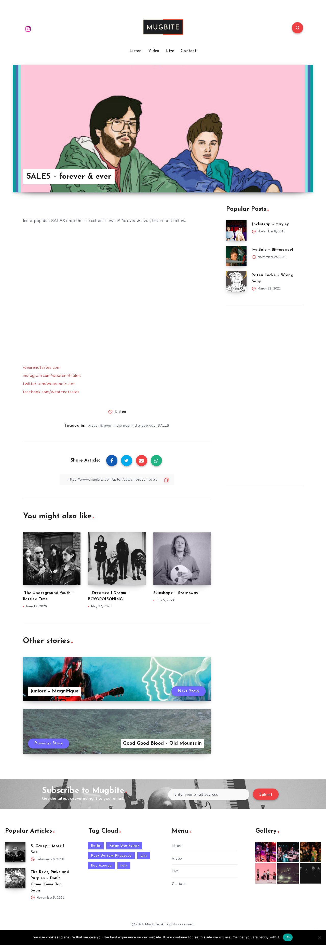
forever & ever (99, 425)
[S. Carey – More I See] (15, 852)
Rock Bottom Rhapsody (111, 856)
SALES (163, 425)
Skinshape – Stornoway (175, 593)
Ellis (143, 856)
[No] (319, 937)
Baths (96, 846)
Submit (265, 795)
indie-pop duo (144, 425)
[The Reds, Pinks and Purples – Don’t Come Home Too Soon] (15, 878)
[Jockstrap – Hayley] (236, 230)
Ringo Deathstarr (124, 846)
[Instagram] (28, 28)
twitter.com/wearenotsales (49, 384)
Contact (188, 51)
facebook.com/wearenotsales (51, 392)
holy (123, 866)
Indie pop (122, 425)
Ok (288, 937)
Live (170, 51)
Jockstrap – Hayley (270, 224)
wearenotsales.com (42, 367)
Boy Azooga (101, 866)
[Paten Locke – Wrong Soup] (236, 281)
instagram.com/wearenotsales (52, 375)
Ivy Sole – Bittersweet (273, 250)
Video (153, 51)
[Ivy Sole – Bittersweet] (236, 256)
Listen (136, 51)
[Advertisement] (264, 394)
